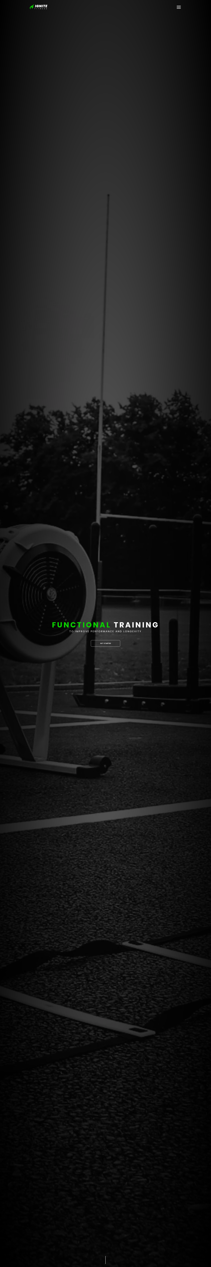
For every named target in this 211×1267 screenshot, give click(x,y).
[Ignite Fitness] (38, 8)
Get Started (105, 643)
